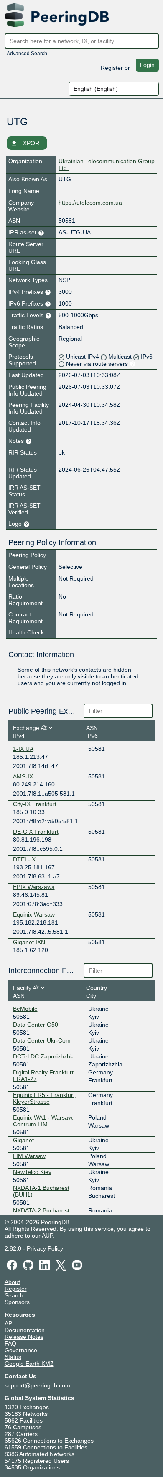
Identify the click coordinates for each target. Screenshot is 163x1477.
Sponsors (17, 1302)
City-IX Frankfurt (34, 804)
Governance (21, 1350)
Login (147, 65)
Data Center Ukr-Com (42, 1040)
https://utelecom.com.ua (90, 202)
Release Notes (24, 1336)
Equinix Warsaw (34, 914)
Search (14, 1295)
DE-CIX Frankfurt (36, 831)
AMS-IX (23, 776)
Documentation (25, 1330)
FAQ (10, 1343)
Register (112, 67)
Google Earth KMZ (29, 1363)
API (9, 1323)
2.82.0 (13, 1248)
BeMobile (25, 1008)
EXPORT (27, 143)
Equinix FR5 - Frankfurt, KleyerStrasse (44, 1098)
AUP (47, 1235)
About (12, 1282)
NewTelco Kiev (32, 1172)
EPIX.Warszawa (34, 887)
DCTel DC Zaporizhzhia (44, 1056)
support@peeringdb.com (37, 1385)
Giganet (23, 1140)
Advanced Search (27, 54)
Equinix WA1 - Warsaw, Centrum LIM (43, 1121)
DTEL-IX (24, 859)
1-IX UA (23, 748)
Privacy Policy (45, 1248)
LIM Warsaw (29, 1156)
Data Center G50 (35, 1024)
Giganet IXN (29, 942)
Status (13, 1357)
